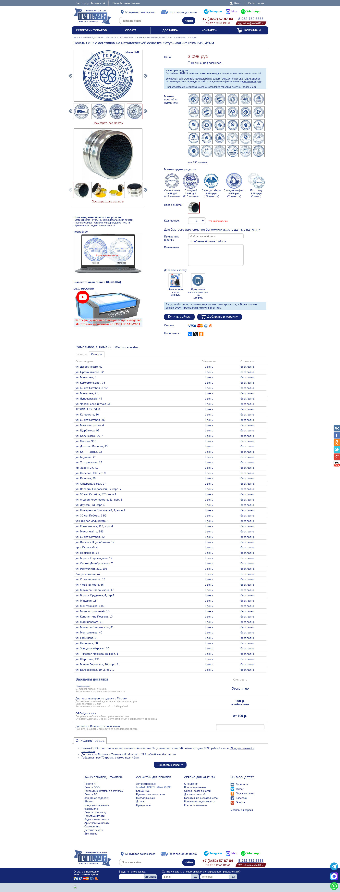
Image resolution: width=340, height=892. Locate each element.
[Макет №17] (246, 125)
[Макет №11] (246, 112)
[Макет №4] (233, 99)
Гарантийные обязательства (201, 797)
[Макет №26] (207, 151)
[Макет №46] (81, 111)
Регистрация (256, 3)
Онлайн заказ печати (126, 3)
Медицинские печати (96, 805)
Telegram (216, 11)
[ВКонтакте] (190, 334)
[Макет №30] (259, 151)
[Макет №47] (99, 111)
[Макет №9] (220, 112)
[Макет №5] (246, 99)
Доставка (170, 30)
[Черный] (194, 207)
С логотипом (128, 37)
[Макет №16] (233, 125)
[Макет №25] (194, 151)
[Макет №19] (194, 138)
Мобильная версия (241, 810)
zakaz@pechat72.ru (253, 23)
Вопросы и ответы (195, 787)
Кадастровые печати (96, 819)
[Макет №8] (207, 112)
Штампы (89, 801)
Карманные (143, 790)
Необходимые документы (199, 801)
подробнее (249, 87)
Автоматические (146, 783)
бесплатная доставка (183, 12)
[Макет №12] (259, 112)
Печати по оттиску (95, 812)
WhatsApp (254, 11)
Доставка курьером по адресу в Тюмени (106, 702)
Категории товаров (91, 30)
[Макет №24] (259, 138)
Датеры (140, 801)
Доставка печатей (194, 794)
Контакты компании (195, 805)
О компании (191, 783)
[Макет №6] (259, 99)
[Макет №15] (220, 125)
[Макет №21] (220, 138)
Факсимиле (91, 808)
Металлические (145, 797)
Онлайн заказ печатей (197, 790)
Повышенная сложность (206, 62)
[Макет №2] (207, 99)
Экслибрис (90, 833)
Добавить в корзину (222, 316)
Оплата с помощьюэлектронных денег (86, 873)
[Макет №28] (233, 151)
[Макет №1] (194, 99)
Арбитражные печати (96, 823)
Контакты (209, 30)
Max (234, 11)
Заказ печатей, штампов (91, 37)
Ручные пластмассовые (150, 794)
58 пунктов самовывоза (140, 12)
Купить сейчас (179, 316)
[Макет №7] (194, 112)
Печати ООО (112, 37)
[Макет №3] (220, 99)
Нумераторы (143, 805)
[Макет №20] (207, 138)
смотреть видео (252, 81)
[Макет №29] (246, 151)
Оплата (131, 30)
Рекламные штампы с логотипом (103, 790)
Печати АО (90, 794)
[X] (195, 334)
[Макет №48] (117, 111)
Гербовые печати (94, 815)
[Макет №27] (220, 151)
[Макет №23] (246, 138)
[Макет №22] (233, 138)
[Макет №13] (194, 125)
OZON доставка (116, 716)
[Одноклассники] (201, 334)
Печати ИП (90, 783)
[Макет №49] (134, 111)
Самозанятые (92, 826)
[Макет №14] (207, 125)
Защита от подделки (96, 797)
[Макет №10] (233, 112)
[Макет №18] (259, 125)
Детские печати (93, 830)
